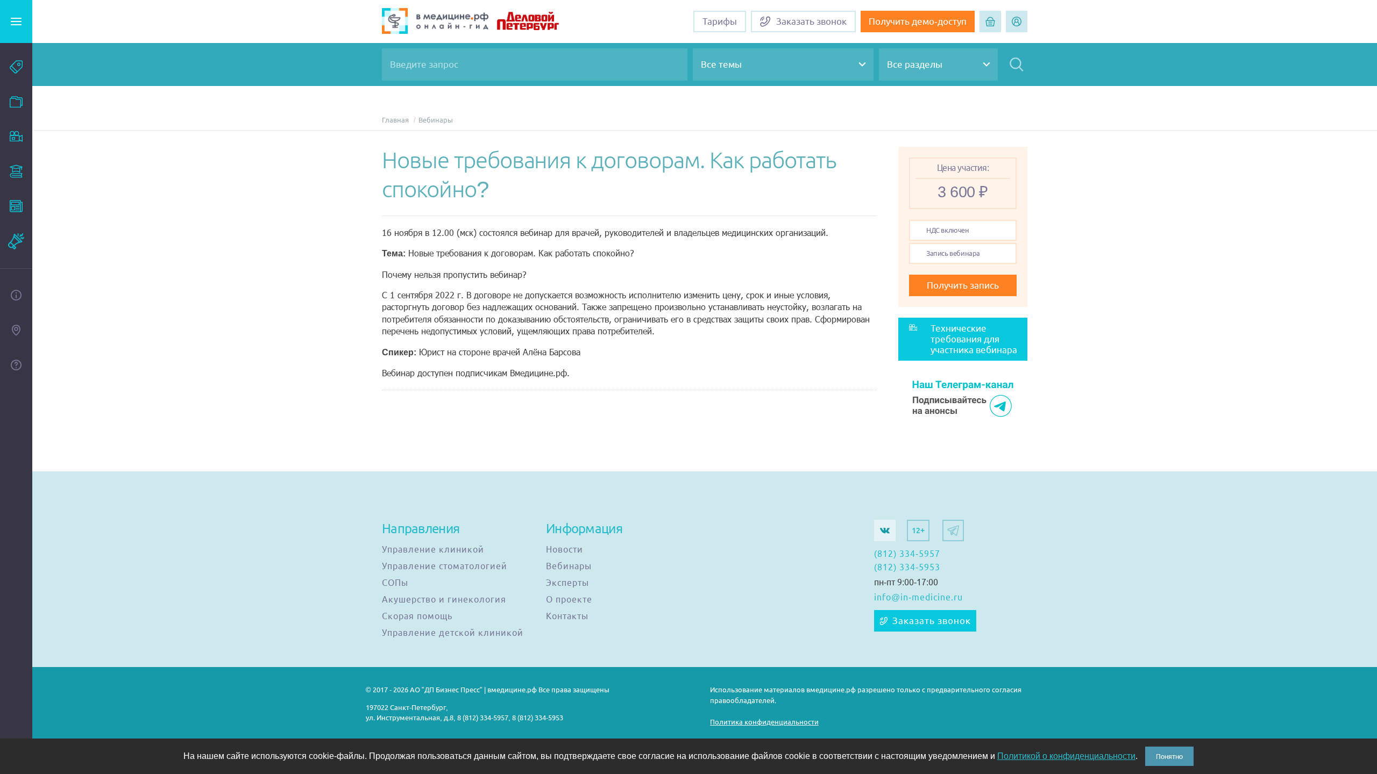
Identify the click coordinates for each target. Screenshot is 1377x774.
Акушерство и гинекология (444, 600)
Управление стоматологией (444, 566)
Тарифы (719, 21)
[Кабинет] (1016, 21)
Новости (564, 550)
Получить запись (963, 285)
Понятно (1169, 756)
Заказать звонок (931, 621)
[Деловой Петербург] (541, 22)
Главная (395, 120)
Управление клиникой (433, 550)
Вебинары (435, 120)
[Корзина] (990, 21)
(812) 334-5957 (907, 554)
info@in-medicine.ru (918, 597)
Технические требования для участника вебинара (974, 339)
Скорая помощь (417, 616)
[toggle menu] (16, 21)
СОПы (395, 583)
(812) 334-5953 (907, 567)
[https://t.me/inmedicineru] (953, 530)
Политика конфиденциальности (764, 722)
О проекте (569, 600)
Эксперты (567, 583)
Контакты (567, 616)
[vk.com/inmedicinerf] (885, 530)
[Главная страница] (435, 22)
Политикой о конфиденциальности (1066, 756)
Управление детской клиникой (452, 633)
